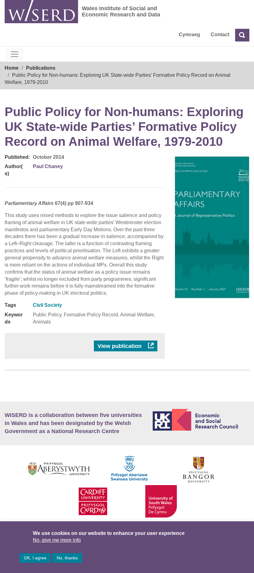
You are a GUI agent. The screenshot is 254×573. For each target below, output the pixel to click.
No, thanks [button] (67, 557)
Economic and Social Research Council (201, 420)
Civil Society (47, 305)
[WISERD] (41, 11)
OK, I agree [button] (35, 557)
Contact (220, 34)
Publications (40, 68)
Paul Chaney (48, 166)
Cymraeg (189, 34)
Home (12, 68)
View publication (120, 346)
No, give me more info (57, 540)
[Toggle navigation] (14, 54)
